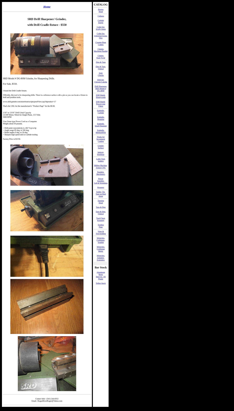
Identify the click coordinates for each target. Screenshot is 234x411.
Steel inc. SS (101, 277)
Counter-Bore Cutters (100, 43)
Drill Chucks (101, 74)
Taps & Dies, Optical (101, 213)
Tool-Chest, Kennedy (100, 219)
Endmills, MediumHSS (101, 131)
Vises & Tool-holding (101, 232)
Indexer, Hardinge (100, 153)
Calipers (101, 16)
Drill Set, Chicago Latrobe (100, 81)
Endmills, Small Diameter (101, 125)
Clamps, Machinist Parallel (101, 50)
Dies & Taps (101, 62)
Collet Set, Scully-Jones (101, 28)
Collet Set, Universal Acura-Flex (100, 36)
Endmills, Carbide (100, 112)
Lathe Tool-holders (100, 160)
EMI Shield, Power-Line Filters (100, 104)
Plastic (100, 279)
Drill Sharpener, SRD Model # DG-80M (101, 88)
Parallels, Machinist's (100, 173)
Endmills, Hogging (100, 118)
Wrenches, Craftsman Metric (101, 249)
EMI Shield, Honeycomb (101, 96)
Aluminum (101, 272)
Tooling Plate (101, 226)
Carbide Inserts (101, 21)
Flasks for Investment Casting (101, 139)
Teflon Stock (101, 283)
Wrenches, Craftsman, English (101, 240)
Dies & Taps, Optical (101, 68)
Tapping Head (101, 202)
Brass (101, 275)
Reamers (100, 187)
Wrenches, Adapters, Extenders (101, 258)
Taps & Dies (101, 207)
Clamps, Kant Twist (101, 57)
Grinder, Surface (101, 147)
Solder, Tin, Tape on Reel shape (101, 194)
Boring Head (100, 10)
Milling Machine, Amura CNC (100, 166)
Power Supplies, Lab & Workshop (100, 181)
